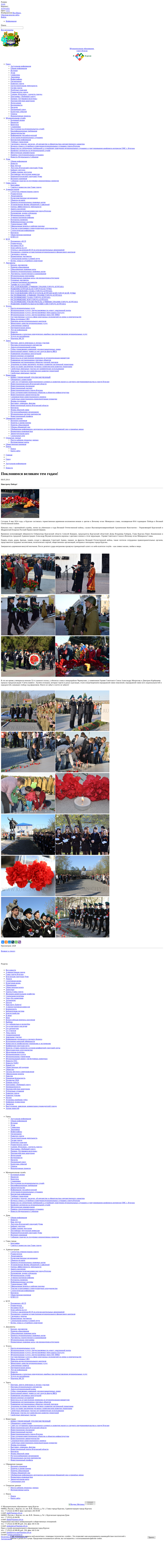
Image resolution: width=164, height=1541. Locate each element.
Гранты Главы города (14, 992)
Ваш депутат (16, 166)
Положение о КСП (18, 241)
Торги (8, 341)
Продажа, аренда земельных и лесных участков (30, 343)
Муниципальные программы (22, 276)
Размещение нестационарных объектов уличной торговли (34, 362)
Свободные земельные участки (23, 373)
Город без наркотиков (14, 998)
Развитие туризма (13, 1095)
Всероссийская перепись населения (20, 1020)
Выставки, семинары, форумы (23, 403)
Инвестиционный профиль (22, 416)
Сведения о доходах (19, 254)
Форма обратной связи (20, 410)
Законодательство (18, 133)
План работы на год (19, 248)
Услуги (9, 306)
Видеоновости (16, 105)
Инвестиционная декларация (22, 386)
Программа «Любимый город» (23, 96)
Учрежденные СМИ (19, 224)
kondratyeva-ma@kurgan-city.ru (19, 1532)
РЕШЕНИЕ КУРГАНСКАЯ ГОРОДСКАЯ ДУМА (31, 289)
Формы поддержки (18, 401)
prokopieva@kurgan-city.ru (17, 1526)
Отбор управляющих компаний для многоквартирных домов (36, 349)
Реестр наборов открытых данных (25, 440)
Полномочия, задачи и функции (24, 213)
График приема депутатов (21, 172)
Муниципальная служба (16, 118)
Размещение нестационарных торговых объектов (31, 360)
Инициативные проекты (21, 116)
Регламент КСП (17, 246)
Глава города (11, 183)
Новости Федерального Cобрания (24, 157)
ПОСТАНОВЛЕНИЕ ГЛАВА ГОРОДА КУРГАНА (31, 291)
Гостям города (16, 88)
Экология (10, 1104)
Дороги (9, 979)
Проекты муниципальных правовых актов (28, 202)
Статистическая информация (22, 230)
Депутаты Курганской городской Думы (27, 168)
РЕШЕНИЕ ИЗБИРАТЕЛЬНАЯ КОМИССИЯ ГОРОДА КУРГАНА (38, 304)
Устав (13, 73)
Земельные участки (14, 1037)
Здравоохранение (13, 1035)
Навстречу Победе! (13, 1005)
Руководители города (19, 92)
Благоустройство (13, 1013)
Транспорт (10, 989)
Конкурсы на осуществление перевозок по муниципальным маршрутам (40, 358)
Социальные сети (18, 436)
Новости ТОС (11, 1061)
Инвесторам (11, 375)
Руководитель (16, 243)
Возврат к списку (8, 951)
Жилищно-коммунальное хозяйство (20, 994)
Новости (14, 163)
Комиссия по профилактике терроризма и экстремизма (28, 1043)
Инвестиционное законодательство (25, 395)
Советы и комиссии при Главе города (26, 187)
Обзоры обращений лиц (20, 427)
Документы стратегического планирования (28, 274)
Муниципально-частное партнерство (26, 414)
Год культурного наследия (16, 1026)
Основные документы (20, 280)
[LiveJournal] (12, 942)
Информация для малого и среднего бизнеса (24, 1039)
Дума (8, 159)
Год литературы (12, 1028)
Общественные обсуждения (17, 1067)
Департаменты (17, 196)
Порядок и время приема (21, 423)
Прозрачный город (18, 109)
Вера (8, 1018)
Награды (14, 107)
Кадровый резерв (18, 120)
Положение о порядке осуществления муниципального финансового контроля (43, 252)
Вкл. (14, 13)
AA (2, 8)
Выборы (9, 1022)
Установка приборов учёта (16, 1100)
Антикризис (11, 1000)
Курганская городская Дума (17, 977)
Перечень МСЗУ (17, 338)
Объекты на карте (18, 200)
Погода (9, 1002)
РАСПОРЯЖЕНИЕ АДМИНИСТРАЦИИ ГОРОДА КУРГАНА (36, 295)
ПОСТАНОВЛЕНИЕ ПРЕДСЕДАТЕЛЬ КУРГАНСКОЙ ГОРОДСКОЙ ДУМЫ (43, 293)
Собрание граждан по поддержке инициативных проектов (35, 181)
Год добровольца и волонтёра (18, 1024)
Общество (10, 1069)
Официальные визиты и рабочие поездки (28, 226)
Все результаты (7, 30)
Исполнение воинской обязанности (20, 1041)
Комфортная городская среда (17, 1046)
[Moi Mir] (9, 942)
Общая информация (19, 68)
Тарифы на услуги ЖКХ (21, 284)
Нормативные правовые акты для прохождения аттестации (35, 278)
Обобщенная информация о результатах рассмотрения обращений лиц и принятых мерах (47, 429)
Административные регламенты (24, 282)
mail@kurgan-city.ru (14, 1513)
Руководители (16, 194)
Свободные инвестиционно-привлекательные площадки (34, 399)
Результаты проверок (19, 220)
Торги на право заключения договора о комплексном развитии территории (41, 367)
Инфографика (16, 79)
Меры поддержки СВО (20, 319)
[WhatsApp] (16, 942)
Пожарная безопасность (15, 1078)
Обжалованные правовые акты (23, 269)
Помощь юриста (12, 1082)
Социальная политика (15, 996)
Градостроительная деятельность (24, 86)
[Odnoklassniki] (6, 942)
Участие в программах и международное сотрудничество (34, 228)
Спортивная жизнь (13, 981)
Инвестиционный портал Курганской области (30, 405)
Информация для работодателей (24, 135)
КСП (8, 239)
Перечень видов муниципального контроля (28, 321)
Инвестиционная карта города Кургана (27, 390)
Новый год (10, 1065)
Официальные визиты (15, 1074)
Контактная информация (21, 140)
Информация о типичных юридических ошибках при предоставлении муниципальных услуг (49, 334)
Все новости (11, 970)
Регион (9, 1098)
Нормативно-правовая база (22, 431)
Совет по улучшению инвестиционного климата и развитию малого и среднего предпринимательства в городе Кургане (60, 382)
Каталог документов (19, 265)
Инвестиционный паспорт (21, 388)
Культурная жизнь (13, 983)
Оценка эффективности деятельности (26, 207)
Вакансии (15, 122)
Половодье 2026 (12, 1080)
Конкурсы (15, 125)
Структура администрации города (25, 191)
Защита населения (18, 209)
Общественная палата (15, 987)
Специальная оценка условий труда (25, 258)
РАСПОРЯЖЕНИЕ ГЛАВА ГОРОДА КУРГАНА (31, 297)
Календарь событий (19, 112)
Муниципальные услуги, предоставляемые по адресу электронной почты (41, 310)
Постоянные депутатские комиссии (25, 174)
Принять (152, 1537)
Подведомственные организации (24, 198)
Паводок (9, 1076)
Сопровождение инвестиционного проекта (28, 397)
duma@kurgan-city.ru (15, 1519)
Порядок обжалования (20, 267)
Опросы (14, 114)
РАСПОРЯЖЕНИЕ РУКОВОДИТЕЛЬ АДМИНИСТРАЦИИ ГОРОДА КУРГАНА (44, 302)
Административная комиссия (18, 1007)
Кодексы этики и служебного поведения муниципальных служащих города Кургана (45, 146)
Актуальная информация (21, 66)
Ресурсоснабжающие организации (25, 412)
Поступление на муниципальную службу (27, 129)
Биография (15, 185)
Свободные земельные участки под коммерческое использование (37, 369)
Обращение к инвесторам (21, 379)
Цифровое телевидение (15, 1102)
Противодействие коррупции (23, 101)
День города (11, 1033)
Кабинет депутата (18, 170)
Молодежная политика (15, 1052)
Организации (16, 81)
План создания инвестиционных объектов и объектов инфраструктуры (40, 392)
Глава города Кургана (15, 974)
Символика (15, 75)
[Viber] (19, 942)
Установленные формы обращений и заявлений (30, 204)
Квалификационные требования (24, 131)
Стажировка (16, 127)
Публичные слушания (15, 1091)
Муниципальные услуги (16, 1054)
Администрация (12, 189)
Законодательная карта (20, 433)
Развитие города (17, 83)
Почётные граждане (19, 90)
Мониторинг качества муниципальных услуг (29, 323)
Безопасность (11, 1009)
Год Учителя (11, 1031)
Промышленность (13, 1087)
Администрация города (15, 972)
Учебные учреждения (19, 142)
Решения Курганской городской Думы (26, 176)
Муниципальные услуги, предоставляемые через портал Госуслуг (38, 312)
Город (8, 64)
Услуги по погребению (20, 336)
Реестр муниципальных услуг (23, 308)
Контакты (15, 233)
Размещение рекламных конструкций (26, 354)
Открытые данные (13, 438)
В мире (9, 1015)
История (14, 70)
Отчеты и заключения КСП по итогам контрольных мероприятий (37, 250)
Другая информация (19, 330)
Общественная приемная (21, 235)
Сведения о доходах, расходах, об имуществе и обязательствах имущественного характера (48, 144)
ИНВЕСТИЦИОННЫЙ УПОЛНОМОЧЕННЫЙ (31, 377)
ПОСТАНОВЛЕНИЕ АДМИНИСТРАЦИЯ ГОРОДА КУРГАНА (37, 287)
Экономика (15, 77)
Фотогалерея (16, 103)
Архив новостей (12, 1108)
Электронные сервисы (20, 325)
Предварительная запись (21, 328)
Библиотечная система (15, 1011)
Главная (9, 455)
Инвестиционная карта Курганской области (29, 384)
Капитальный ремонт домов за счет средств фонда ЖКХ (34, 351)
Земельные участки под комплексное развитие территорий (35, 371)
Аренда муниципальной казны (23, 347)
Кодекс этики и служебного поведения (27, 261)
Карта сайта (15, 451)
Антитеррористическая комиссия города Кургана (31, 211)
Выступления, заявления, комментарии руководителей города (31, 1106)
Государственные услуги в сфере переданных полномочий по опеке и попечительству (46, 317)
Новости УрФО (12, 1063)
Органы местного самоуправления (20, 1072)
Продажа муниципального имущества (26, 345)
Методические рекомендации (23, 153)
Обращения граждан (14, 418)
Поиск (8, 446)
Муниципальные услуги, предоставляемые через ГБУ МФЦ (35, 315)
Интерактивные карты (20, 442)
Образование (11, 985)
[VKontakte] (2, 942)
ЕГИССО (14, 237)
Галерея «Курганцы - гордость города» (26, 94)
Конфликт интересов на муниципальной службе (30, 150)
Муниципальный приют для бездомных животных (27, 1059)
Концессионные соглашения (22, 356)
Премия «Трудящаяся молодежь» (24, 99)
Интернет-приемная (19, 179)
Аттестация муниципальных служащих (27, 137)
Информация (11, 21)
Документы (10, 263)
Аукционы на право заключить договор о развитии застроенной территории (42, 364)
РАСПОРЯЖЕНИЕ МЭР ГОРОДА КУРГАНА (29, 300)
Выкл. (18, 13)
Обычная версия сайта (10, 15)
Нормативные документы (21, 256)
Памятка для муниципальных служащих (27, 155)
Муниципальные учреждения (18, 1056)
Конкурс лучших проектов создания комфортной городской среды (33, 1048)
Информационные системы (22, 222)
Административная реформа (22, 217)
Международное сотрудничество (19, 1050)
